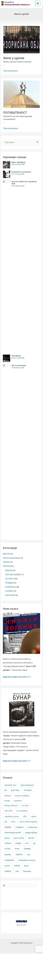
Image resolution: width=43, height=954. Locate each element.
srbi (5, 822)
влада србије (31, 832)
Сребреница (32, 827)
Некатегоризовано (11, 558)
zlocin (13, 822)
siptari (33, 816)
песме (17, 848)
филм (26, 865)
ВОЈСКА (8, 570)
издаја (18, 843)
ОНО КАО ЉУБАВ (12, 574)
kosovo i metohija (22, 796)
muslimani (18, 801)
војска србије (19, 838)
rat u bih (8, 810)
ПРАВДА (9, 583)
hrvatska (27, 790)
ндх (34, 843)
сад (28, 854)
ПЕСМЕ (6, 562)
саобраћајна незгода (26, 860)
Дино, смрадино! (18, 162)
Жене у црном (13, 58)
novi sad (25, 805)
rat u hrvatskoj (22, 811)
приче (19, 854)
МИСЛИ (6, 553)
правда (27, 848)
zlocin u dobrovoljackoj (28, 822)
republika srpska (11, 816)
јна (17, 871)
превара (7, 854)
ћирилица (27, 871)
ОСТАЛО (9, 578)
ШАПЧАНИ (10, 595)
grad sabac (15, 790)
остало (7, 848)
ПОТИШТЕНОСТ (15, 112)
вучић (31, 837)
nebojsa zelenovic (11, 805)
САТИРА (8, 591)
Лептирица (16, 356)
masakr (7, 801)
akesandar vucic (10, 785)
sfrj (25, 816)
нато (27, 843)
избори (8, 843)
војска (6, 838)
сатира (7, 865)
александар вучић (13, 832)
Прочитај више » (10, 70)
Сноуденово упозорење (21, 172)
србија (17, 865)
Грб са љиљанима (18, 365)
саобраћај (9, 860)
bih (5, 790)
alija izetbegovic (27, 785)
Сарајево (20, 827)
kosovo (8, 795)
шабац (8, 871)
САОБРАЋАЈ (10, 587)
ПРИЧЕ (6, 566)
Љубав (8, 827)
